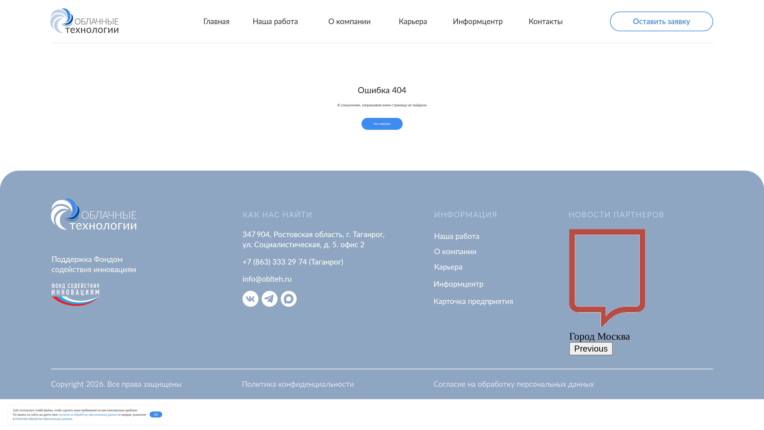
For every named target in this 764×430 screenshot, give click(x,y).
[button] (661, 21)
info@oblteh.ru (267, 278)
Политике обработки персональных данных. (44, 418)
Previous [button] (591, 348)
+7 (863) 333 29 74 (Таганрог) (293, 261)
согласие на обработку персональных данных (88, 414)
